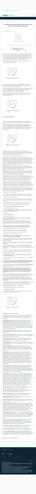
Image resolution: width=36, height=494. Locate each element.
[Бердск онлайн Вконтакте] (4, 454)
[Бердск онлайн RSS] (10, 454)
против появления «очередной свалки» (21, 430)
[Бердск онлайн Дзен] (9, 454)
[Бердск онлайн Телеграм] (5, 454)
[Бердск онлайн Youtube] (7, 454)
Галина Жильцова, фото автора (10, 31)
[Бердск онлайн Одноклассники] (2, 454)
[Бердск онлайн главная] (7, 449)
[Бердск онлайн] (8, 15)
